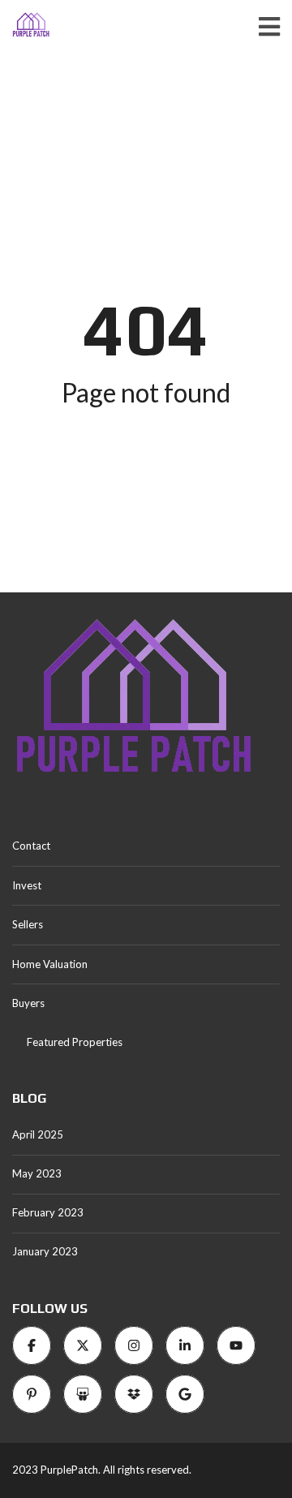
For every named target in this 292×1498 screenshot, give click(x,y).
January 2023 (45, 1251)
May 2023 (37, 1173)
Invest (26, 885)
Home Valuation (50, 964)
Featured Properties (74, 1041)
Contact (31, 845)
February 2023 (48, 1212)
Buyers (28, 1003)
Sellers (27, 924)
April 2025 (37, 1134)
